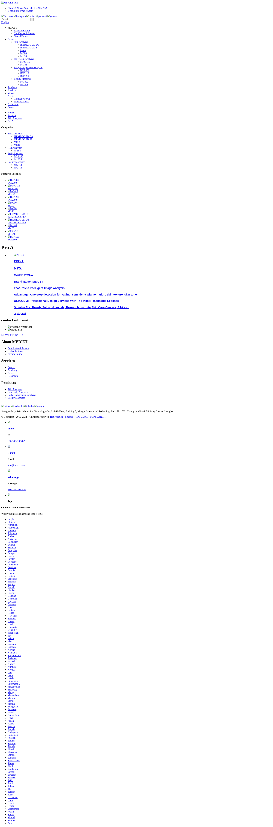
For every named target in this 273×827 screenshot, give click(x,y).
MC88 (23, 53)
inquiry (17, 313)
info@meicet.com (32, 329)
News (10, 96)
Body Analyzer (15, 153)
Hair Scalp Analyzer (24, 59)
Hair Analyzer (15, 147)
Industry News (21, 101)
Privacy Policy (15, 354)
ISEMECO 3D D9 (29, 44)
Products (12, 39)
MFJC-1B (25, 61)
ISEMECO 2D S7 (29, 47)
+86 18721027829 (41, 326)
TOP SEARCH (98, 416)
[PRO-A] (19, 255)
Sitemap (69, 416)
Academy (12, 87)
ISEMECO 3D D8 (23, 136)
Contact (11, 107)
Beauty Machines (22, 78)
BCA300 (24, 70)
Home (11, 112)
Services (12, 90)
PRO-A (19, 261)
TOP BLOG (81, 416)
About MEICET (22, 30)
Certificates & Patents (24, 33)
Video (11, 93)
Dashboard (13, 104)
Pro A (23, 50)
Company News (22, 98)
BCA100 (24, 73)
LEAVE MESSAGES (12, 335)
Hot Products (56, 416)
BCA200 (24, 76)
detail (23, 313)
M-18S (23, 64)
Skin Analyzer (21, 42)
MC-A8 (24, 84)
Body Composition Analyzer (28, 67)
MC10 (23, 56)
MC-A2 (24, 81)
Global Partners (21, 36)
